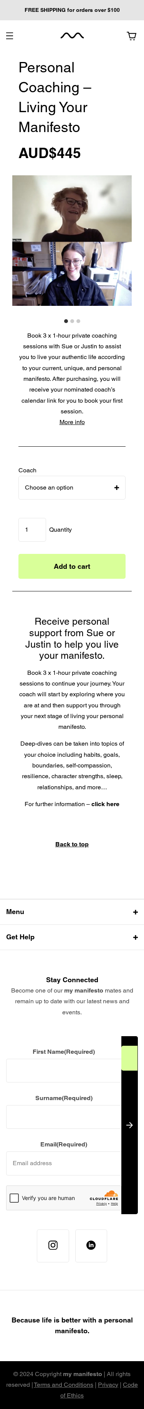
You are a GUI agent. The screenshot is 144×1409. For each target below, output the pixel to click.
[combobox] (72, 488)
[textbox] (49, 487)
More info (72, 422)
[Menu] (9, 35)
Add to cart (72, 566)
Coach (27, 470)
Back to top (72, 844)
